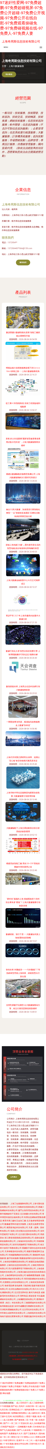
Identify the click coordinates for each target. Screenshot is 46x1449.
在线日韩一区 (32, 1406)
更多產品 (9, 74)
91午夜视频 (5, 1406)
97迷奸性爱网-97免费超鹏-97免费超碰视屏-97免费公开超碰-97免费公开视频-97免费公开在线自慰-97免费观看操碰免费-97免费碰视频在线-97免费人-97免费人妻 (22, 18)
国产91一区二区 (10, 1423)
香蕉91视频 (31, 1416)
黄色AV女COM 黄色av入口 (22, 1437)
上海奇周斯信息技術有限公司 (21, 204)
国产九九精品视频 (8, 1430)
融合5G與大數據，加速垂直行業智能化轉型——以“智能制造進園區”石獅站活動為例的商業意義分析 (23, 512)
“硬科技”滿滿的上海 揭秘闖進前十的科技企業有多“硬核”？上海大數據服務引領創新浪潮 (23, 902)
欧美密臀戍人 (19, 1416)
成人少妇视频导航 (37, 1423)
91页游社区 (24, 1423)
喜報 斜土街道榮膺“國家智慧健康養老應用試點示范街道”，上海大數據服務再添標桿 (23, 442)
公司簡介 (13, 1177)
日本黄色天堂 (39, 1427)
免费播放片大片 (16, 1433)
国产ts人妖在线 (24, 1430)
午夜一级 (34, 1420)
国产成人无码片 (18, 1406)
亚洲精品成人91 (16, 1409)
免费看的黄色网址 (19, 1413)
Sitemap (31, 1359)
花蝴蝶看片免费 (25, 1427)
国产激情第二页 (21, 1420)
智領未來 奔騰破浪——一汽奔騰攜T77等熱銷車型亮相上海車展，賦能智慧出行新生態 (23, 973)
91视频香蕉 (37, 1430)
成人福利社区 (34, 1413)
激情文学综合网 (21, 1444)
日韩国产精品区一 (9, 1427)
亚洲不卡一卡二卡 (24, 1440)
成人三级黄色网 (36, 1403)
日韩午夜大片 (35, 1444)
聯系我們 (23, 262)
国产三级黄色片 (31, 1433)
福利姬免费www (32, 1409)
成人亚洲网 (8, 1420)
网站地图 (6, 1393)
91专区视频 (8, 1444)
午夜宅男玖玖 (9, 1440)
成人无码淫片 (22, 1403)
